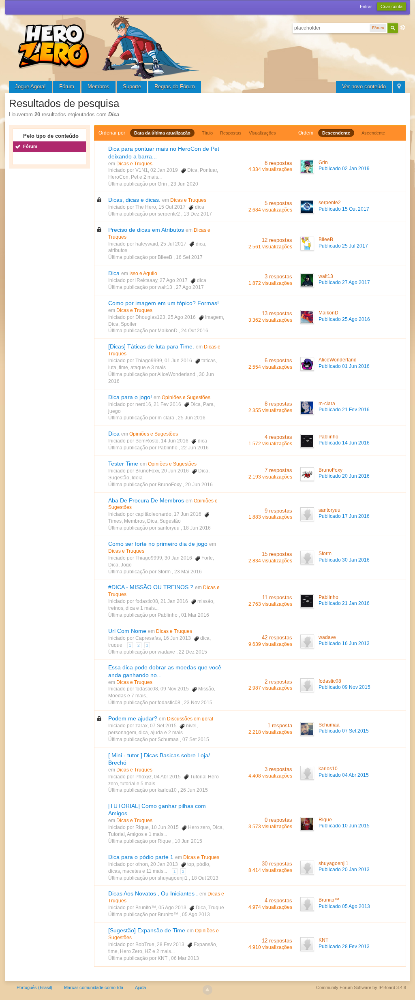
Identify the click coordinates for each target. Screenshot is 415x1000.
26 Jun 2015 (194, 790)
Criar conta (391, 6)
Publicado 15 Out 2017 (344, 209)
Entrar (366, 6)
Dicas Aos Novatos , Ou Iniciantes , (153, 893)
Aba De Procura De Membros (146, 500)
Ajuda (140, 987)
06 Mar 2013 (185, 958)
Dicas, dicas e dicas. (134, 200)
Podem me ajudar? (132, 718)
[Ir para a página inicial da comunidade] (110, 46)
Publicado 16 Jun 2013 (344, 643)
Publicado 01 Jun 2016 (344, 366)
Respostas (231, 132)
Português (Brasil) (34, 987)
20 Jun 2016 (199, 484)
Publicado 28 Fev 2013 (344, 946)
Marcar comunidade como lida (93, 987)
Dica (114, 273)
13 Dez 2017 (198, 214)
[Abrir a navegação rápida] (399, 87)
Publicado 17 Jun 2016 (344, 516)
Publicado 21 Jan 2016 (344, 603)
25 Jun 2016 (191, 418)
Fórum (66, 86)
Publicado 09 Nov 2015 (344, 687)
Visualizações (262, 132)
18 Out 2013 (204, 878)
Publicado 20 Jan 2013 (344, 869)
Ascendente (373, 132)
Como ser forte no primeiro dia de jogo (158, 544)
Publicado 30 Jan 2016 (344, 560)
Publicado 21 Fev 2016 (344, 409)
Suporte (132, 86)
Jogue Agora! (30, 86)
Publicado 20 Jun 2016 (344, 476)
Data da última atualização (162, 132)
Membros (98, 86)
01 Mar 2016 (195, 615)
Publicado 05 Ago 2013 (344, 906)
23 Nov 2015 (198, 702)
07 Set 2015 (195, 739)
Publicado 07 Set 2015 (344, 731)
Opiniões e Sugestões (186, 397)
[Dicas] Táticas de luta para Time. (151, 346)
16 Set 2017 (189, 257)
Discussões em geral (190, 719)
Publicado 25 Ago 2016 (344, 319)
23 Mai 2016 (188, 572)
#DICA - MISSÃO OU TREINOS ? (150, 587)
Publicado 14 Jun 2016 (344, 443)
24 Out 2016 (194, 330)
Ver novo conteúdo (364, 86)
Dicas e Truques (134, 164)
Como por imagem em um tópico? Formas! (163, 303)
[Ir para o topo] (207, 990)
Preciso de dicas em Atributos (146, 229)
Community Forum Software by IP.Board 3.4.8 (361, 987)
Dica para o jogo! (130, 397)
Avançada (403, 27)
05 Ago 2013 (196, 914)
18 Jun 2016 (197, 528)
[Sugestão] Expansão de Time (146, 930)
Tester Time (123, 463)
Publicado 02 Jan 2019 (344, 168)
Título (207, 132)
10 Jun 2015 (188, 841)
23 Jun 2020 (184, 184)
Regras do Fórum (174, 86)
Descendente (336, 132)
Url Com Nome (127, 631)
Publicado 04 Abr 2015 (344, 775)
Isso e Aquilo (143, 273)
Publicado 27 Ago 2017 (344, 282)
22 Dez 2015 (193, 652)
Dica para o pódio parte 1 (140, 857)
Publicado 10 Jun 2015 (344, 826)
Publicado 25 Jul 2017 (343, 246)
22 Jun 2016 (195, 448)
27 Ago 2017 (190, 287)
